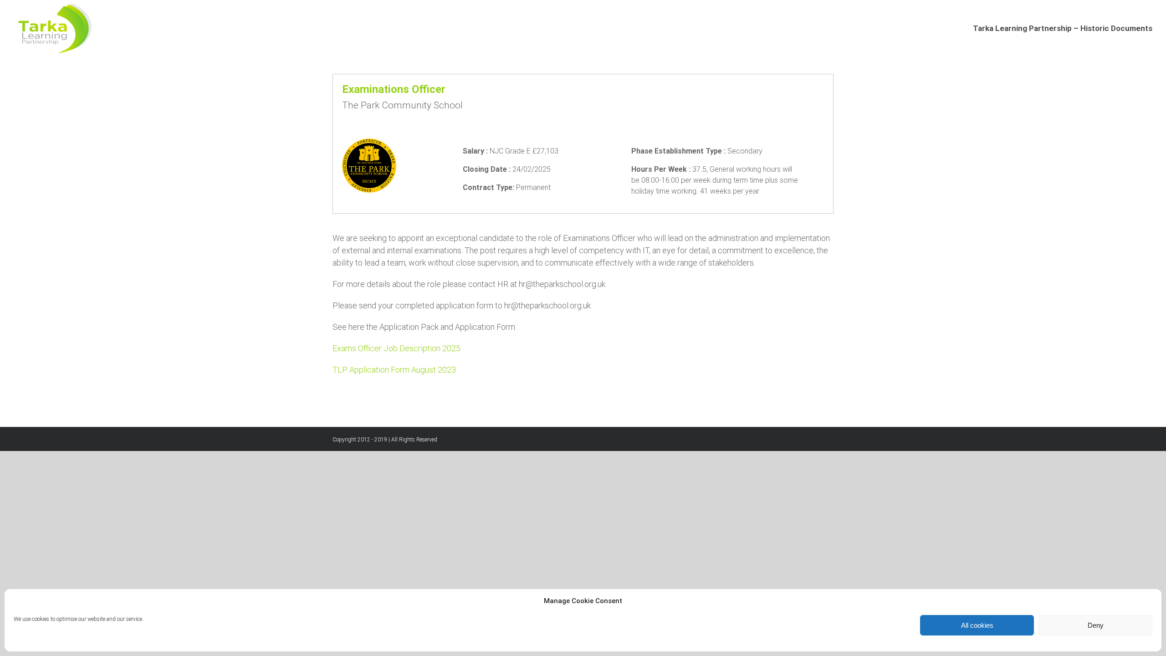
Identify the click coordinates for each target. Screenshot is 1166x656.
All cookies (977, 625)
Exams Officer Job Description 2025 (396, 348)
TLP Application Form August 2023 (394, 369)
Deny (1096, 625)
